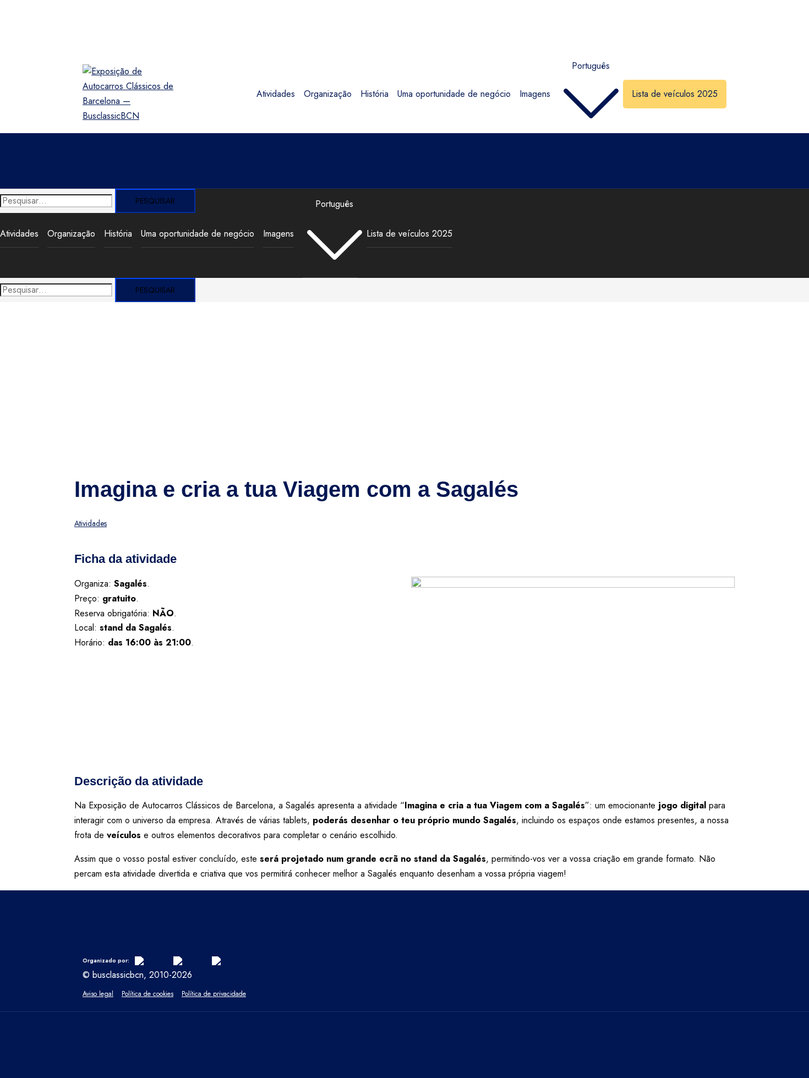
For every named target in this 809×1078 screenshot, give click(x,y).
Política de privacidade (214, 994)
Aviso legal (98, 994)
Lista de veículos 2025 (675, 93)
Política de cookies (147, 994)
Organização (328, 93)
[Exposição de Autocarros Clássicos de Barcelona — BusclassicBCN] (128, 116)
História (374, 93)
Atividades (275, 93)
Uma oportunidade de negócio (454, 93)
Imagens (535, 93)
